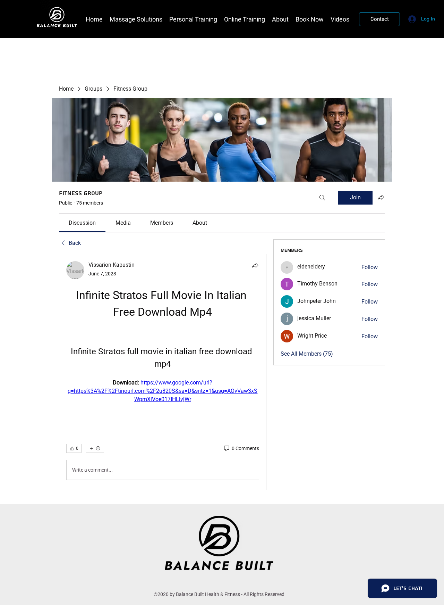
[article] (162, 372)
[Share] (255, 265)
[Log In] (411, 19)
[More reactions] (95, 448)
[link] (82, 222)
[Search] (322, 198)
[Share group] (381, 197)
